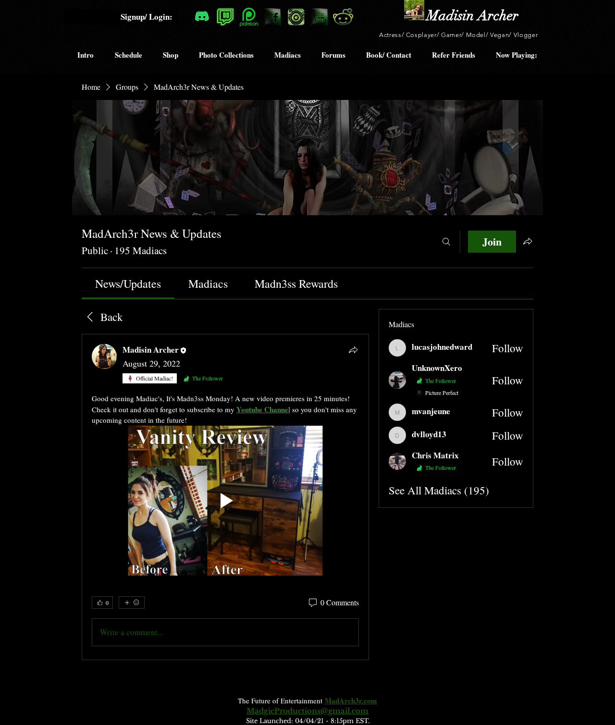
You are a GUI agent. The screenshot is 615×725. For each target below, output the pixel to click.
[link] (128, 283)
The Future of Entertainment (281, 700)
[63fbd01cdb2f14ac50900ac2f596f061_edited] (225, 17)
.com (369, 700)
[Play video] (225, 501)
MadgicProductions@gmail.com (307, 710)
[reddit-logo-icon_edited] (343, 17)
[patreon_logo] (249, 17)
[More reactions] (132, 602)
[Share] (353, 350)
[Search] (446, 242)
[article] (225, 497)
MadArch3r (343, 700)
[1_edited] (414, 10)
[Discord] (202, 17)
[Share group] (527, 241)
